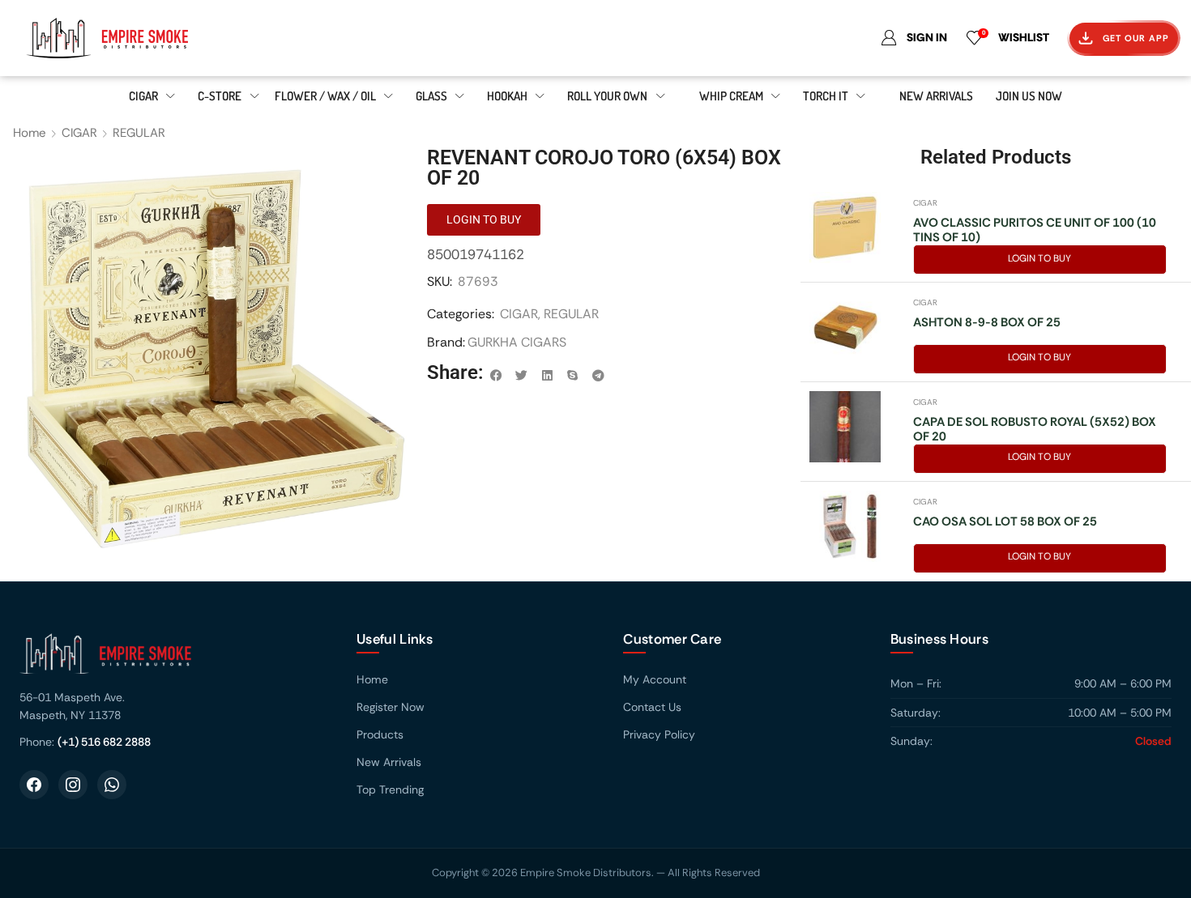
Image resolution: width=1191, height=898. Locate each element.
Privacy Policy (659, 734)
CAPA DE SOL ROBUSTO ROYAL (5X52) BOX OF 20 (1034, 429)
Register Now (390, 707)
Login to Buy (1039, 258)
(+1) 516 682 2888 (104, 741)
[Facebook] (34, 784)
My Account (654, 679)
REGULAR (139, 133)
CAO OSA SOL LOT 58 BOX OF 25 (1005, 521)
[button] (497, 376)
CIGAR (79, 133)
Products (379, 734)
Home (29, 133)
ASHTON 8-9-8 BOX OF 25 (987, 322)
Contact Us (652, 707)
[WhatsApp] (111, 784)
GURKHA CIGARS (516, 342)
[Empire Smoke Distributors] (171, 659)
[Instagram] (73, 784)
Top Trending (390, 789)
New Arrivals (388, 762)
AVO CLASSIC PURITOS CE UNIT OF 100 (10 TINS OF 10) (1034, 230)
